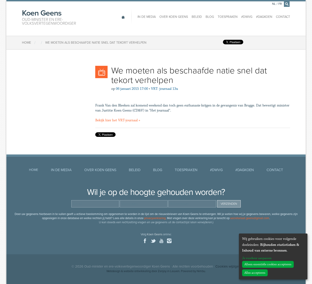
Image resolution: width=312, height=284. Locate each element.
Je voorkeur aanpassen (257, 258)
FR (280, 4)
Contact (283, 17)
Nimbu (201, 271)
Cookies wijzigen (228, 266)
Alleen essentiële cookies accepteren (267, 264)
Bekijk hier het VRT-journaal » (117, 120)
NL (274, 4)
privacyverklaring (155, 218)
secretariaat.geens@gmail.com (249, 218)
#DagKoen (264, 17)
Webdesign (113, 271)
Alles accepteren (254, 273)
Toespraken (228, 17)
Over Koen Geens (173, 17)
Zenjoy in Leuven (169, 271)
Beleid (197, 17)
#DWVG (246, 17)
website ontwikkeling (137, 271)
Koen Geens (49, 16)
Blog (210, 17)
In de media (146, 17)
